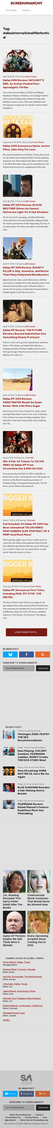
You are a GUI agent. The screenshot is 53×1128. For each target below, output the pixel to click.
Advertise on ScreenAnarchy (34, 1120)
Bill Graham (31, 201)
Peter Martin (38, 142)
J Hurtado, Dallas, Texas (15, 984)
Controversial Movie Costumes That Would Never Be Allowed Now (38, 900)
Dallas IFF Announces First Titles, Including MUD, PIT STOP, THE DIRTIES (24, 593)
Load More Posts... (26, 632)
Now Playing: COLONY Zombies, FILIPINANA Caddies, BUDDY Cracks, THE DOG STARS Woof (33, 755)
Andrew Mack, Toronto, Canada (19, 969)
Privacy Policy (31, 1117)
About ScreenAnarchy (20, 1115)
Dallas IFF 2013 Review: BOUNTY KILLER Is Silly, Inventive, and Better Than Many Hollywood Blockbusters (26, 271)
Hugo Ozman (31, 76)
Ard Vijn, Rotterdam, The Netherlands (22, 976)
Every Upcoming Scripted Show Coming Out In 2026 (37, 940)
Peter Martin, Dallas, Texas (16, 962)
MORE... (7, 1020)
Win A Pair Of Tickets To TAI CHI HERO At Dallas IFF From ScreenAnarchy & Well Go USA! (23, 465)
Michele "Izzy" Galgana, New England (22, 998)
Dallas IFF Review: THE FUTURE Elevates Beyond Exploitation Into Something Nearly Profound (24, 334)
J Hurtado (29, 458)
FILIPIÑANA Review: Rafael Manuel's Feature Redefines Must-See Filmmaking (33, 808)
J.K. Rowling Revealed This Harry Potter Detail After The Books (12, 901)
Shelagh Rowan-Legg (14, 1013)
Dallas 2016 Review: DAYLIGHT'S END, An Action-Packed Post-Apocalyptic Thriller (23, 84)
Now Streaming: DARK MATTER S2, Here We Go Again (33, 773)
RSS (44, 1093)
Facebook (27, 1093)
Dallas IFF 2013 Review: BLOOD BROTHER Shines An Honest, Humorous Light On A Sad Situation (25, 208)
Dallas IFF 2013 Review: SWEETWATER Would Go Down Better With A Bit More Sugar (22, 402)
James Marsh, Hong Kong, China (19, 991)
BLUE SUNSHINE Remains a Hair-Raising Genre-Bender (34, 790)
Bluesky (12, 1093)
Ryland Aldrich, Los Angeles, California (22, 1005)
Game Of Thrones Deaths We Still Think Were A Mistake (14, 940)
